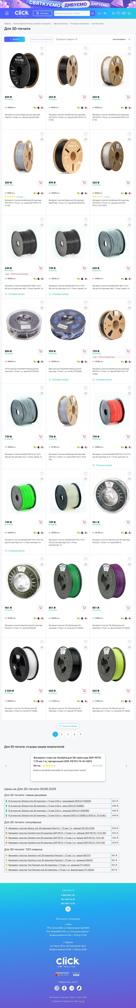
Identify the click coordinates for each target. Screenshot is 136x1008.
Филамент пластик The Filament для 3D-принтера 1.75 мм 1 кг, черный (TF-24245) (65, 709)
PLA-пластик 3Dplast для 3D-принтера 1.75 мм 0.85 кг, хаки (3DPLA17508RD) (46, 806)
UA (99, 13)
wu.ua (81, 1001)
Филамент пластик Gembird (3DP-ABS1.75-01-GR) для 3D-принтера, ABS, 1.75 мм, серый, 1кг (111, 287)
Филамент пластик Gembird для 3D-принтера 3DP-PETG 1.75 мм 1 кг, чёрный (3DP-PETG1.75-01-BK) (67, 117)
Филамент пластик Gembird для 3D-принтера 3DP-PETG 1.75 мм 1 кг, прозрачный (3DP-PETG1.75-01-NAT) (110, 202)
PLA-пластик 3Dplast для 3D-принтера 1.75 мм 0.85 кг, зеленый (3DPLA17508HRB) (48, 810)
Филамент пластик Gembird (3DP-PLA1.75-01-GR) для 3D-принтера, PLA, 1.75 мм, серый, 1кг (23, 455)
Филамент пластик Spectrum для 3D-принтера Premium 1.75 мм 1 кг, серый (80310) (111, 541)
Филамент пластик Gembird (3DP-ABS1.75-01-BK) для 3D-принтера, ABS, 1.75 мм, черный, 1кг (24, 287)
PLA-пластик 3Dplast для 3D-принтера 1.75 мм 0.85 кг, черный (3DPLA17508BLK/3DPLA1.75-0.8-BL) (57, 815)
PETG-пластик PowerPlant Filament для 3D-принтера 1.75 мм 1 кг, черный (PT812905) (22, 370)
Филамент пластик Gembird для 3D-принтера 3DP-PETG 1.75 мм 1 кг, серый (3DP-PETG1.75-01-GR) (23, 202)
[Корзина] (40, 97)
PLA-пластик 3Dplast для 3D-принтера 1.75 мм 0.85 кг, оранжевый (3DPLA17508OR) (49, 801)
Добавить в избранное (42, 48)
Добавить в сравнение (42, 54)
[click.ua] (24, 13)
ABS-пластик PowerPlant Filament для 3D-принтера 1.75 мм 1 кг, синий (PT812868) (65, 370)
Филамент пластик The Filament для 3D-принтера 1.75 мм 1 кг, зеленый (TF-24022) (66, 626)
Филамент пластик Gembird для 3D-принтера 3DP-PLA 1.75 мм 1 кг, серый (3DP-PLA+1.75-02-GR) (67, 456)
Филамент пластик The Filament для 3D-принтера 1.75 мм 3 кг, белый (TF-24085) (21, 709)
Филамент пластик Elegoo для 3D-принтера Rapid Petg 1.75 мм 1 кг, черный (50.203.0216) (67, 201)
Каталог (44, 13)
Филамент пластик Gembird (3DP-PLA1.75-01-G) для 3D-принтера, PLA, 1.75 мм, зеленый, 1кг (24, 541)
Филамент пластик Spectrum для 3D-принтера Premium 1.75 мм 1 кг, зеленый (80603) (23, 626)
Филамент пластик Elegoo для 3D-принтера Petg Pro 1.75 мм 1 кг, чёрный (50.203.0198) (22, 116)
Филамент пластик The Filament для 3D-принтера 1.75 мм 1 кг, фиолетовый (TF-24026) (111, 626)
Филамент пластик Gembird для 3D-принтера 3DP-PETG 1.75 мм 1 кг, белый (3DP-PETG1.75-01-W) (110, 117)
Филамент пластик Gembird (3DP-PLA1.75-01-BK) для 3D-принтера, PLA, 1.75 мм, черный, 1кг (68, 287)
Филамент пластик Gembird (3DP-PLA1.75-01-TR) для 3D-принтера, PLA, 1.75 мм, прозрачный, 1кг (67, 542)
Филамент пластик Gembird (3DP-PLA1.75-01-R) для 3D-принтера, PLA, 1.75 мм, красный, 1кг (111, 455)
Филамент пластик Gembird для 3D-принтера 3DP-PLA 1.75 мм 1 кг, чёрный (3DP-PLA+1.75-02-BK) (110, 371)
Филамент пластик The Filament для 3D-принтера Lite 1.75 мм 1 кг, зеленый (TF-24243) (111, 709)
